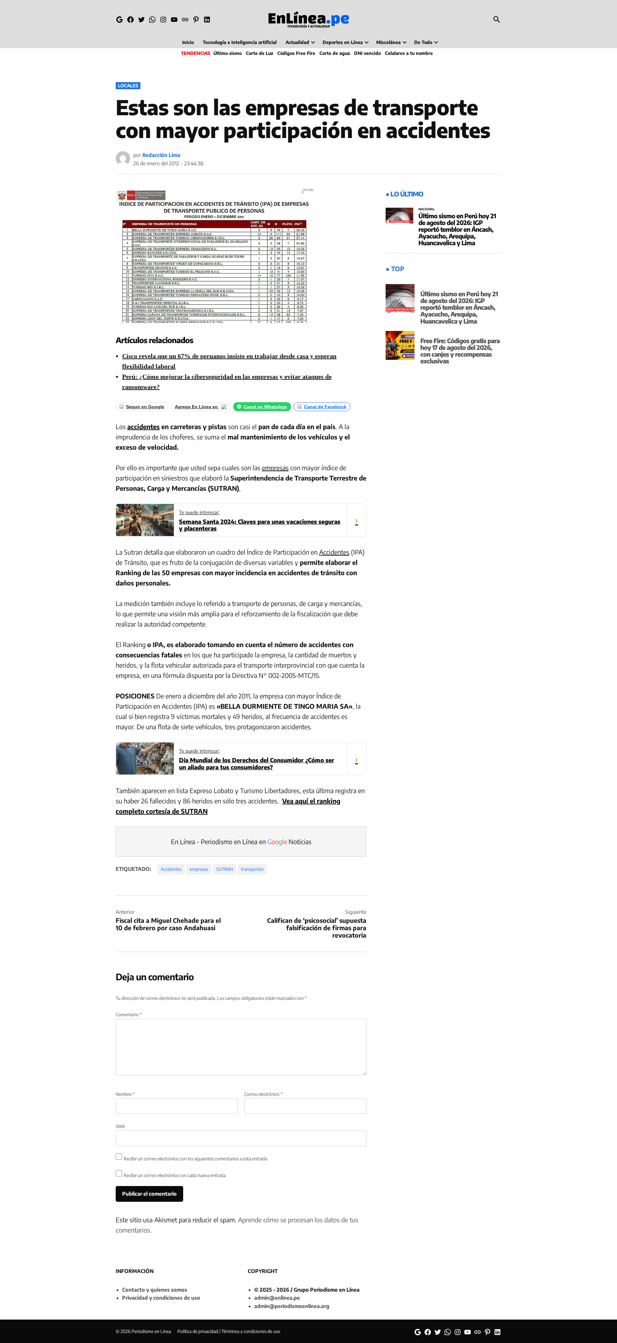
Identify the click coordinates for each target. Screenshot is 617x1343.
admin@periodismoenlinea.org (291, 1306)
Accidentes (334, 552)
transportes (252, 869)
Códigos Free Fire (296, 53)
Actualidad (297, 42)
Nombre (125, 1094)
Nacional (426, 209)
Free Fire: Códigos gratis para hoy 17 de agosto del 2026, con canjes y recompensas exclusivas (460, 351)
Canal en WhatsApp (265, 406)
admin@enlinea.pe (277, 1298)
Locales (128, 85)
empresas (275, 468)
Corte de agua (334, 53)
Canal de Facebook (325, 406)
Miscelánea (388, 42)
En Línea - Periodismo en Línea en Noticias (241, 841)
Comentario (128, 1014)
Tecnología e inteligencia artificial (240, 42)
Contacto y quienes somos (154, 1290)
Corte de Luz (259, 53)
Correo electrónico (263, 1094)
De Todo (423, 42)
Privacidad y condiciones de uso (161, 1298)
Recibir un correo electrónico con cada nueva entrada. (175, 1175)
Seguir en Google (145, 406)
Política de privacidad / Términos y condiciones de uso (228, 1331)
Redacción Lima (161, 155)
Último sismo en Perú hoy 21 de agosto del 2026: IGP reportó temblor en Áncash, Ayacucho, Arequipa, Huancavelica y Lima (457, 229)
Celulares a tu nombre (409, 53)
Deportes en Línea (343, 42)
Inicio (188, 42)
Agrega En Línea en (197, 406)
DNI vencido (367, 53)
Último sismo (227, 53)
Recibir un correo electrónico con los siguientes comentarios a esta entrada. (196, 1158)
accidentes (143, 426)
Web (120, 1126)
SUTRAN (224, 869)
